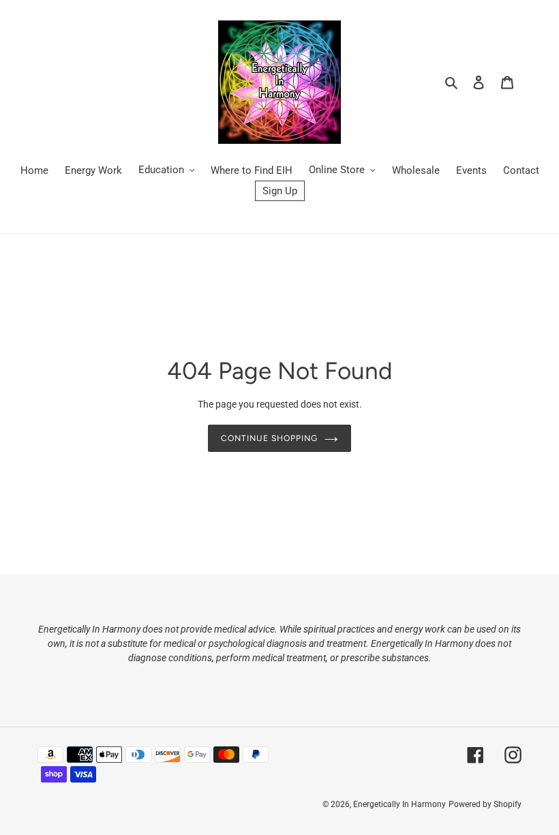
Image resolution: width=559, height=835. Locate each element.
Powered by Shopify (485, 804)
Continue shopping (269, 438)
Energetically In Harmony (399, 804)
